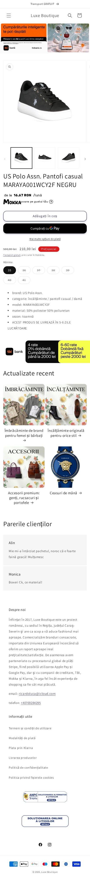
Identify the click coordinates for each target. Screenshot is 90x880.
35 (9, 270)
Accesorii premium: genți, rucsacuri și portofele (24, 498)
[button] (9, 15)
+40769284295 (31, 703)
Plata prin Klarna (21, 748)
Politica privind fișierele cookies (31, 778)
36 (26, 271)
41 (26, 281)
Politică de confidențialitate (28, 767)
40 (12, 281)
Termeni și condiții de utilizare (30, 728)
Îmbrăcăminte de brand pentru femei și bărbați (24, 433)
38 (56, 271)
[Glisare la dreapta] (85, 159)
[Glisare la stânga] (5, 159)
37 (41, 271)
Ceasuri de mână (63, 493)
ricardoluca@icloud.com (37, 694)
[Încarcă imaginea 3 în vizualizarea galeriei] (68, 158)
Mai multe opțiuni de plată (45, 238)
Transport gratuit (12, 255)
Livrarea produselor (23, 758)
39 (70, 271)
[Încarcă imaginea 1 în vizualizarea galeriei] (21, 158)
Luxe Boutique (49, 871)
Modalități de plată (22, 738)
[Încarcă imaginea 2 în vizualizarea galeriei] (45, 158)
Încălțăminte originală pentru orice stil (66, 433)
